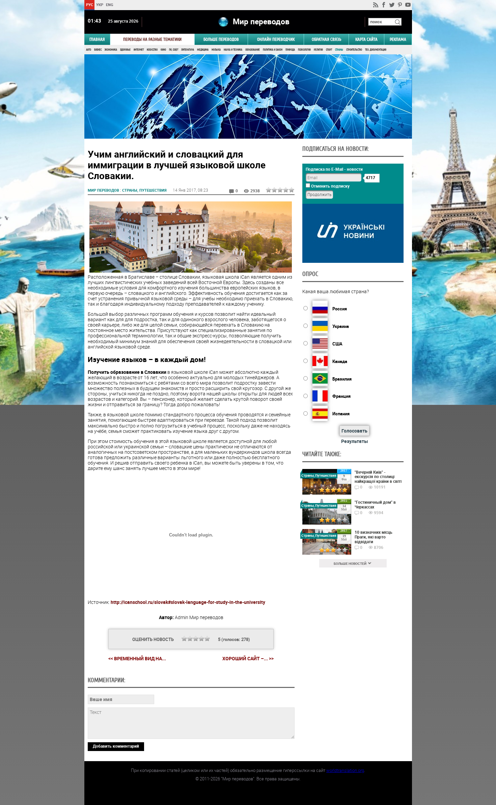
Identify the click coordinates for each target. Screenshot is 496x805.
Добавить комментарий (116, 746)
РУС (89, 4)
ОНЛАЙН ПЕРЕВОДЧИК (276, 39)
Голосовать (354, 430)
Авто (88, 49)
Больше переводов (221, 39)
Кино (163, 49)
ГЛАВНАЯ (97, 39)
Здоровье (125, 49)
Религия (318, 49)
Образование (252, 49)
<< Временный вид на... (137, 658)
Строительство (354, 49)
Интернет (139, 49)
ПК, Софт (173, 49)
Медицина (203, 49)
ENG (109, 4)
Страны (339, 49)
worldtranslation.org (345, 770)
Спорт (329, 49)
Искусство (152, 49)
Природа (290, 49)
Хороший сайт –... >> (248, 658)
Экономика (111, 49)
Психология (304, 49)
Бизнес (98, 49)
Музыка (216, 49)
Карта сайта (366, 39)
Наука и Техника (233, 49)
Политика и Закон (272, 49)
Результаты (354, 441)
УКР (99, 4)
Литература (187, 49)
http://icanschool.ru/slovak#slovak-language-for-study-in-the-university (188, 602)
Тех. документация (375, 49)
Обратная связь (326, 39)
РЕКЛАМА (398, 39)
